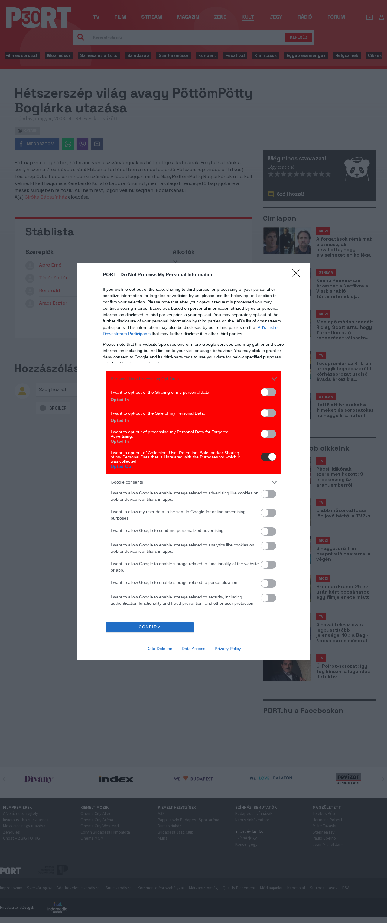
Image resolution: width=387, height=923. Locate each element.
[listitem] (193, 379)
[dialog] (193, 461)
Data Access (193, 648)
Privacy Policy (228, 648)
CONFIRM (150, 627)
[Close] (298, 275)
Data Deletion (159, 648)
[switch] (268, 392)
